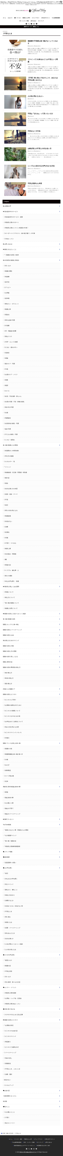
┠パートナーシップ (10, 1052)
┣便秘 (6, 358)
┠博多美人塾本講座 (10, 993)
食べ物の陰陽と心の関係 (10, 445)
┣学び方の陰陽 (8, 456)
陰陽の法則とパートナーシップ (12, 629)
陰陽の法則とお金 (8, 635)
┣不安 (6, 499)
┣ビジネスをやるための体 (12, 716)
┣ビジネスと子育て (10, 699)
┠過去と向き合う (9, 895)
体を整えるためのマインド (11, 640)
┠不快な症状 (8, 971)
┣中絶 (6, 369)
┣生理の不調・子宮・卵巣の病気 (14, 401)
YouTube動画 (7, 824)
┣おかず (6, 765)
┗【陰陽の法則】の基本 (11, 255)
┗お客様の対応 (8, 1025)
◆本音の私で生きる (9, 1009)
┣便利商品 (7, 770)
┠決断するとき (8, 900)
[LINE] (36, 24)
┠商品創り (7, 1041)
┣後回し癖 (7, 548)
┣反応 (6, 505)
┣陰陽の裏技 (8, 271)
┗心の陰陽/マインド (10, 835)
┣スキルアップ (8, 1085)
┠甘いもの (7, 976)
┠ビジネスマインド (10, 1036)
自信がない (7, 1080)
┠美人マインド (8, 884)
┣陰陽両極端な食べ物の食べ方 (13, 754)
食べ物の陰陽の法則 (9, 619)
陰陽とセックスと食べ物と (11, 624)
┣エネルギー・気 (9, 461)
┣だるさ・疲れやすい (10, 347)
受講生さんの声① (26, 17)
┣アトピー (7, 287)
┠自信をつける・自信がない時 (13, 906)
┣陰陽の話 (7, 965)
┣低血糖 (6, 276)
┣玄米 (6, 781)
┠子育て (6, 1117)
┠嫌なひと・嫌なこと (10, 889)
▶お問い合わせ (7, 244)
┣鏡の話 (6, 478)
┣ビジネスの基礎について (12, 710)
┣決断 (6, 526)
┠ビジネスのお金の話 (10, 1030)
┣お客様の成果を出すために (12, 705)
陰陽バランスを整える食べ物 (11, 743)
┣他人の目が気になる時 (11, 727)
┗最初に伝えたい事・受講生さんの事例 (16, 830)
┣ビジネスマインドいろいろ (12, 732)
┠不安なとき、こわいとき (12, 1069)
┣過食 (6, 380)
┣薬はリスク (8, 336)
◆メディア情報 (7, 851)
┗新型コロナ (8, 960)
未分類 (5, 1101)
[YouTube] (31, 24)
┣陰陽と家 (7, 309)
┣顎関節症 (7, 418)
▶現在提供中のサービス (10, 211)
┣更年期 (6, 298)
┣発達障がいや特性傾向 (11, 450)
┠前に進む (7, 917)
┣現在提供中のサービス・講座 (13, 217)
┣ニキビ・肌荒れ (9, 440)
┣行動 (6, 537)
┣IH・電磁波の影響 (10, 331)
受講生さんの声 (28, 1139)
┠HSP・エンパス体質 (11, 342)
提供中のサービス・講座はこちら (31, 26)
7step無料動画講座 (56, 17)
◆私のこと (6, 1106)
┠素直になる (8, 922)
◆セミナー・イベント (9, 987)
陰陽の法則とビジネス (9, 694)
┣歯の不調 (7, 429)
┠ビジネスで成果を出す (11, 1047)
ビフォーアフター (35, 17)
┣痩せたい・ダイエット (11, 303)
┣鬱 (5, 559)
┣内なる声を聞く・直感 (11, 581)
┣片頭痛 (6, 325)
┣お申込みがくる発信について (13, 721)
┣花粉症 (6, 352)
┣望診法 (6, 314)
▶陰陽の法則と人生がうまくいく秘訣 (14, 613)
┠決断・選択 (8, 1074)
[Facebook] (26, 24)
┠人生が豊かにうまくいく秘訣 (13, 944)
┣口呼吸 (6, 293)
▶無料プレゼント (8, 819)
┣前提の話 (7, 565)
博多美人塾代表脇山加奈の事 (11, 786)
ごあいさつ (10, 17)
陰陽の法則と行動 (8, 646)
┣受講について (8, 592)
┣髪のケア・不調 (9, 363)
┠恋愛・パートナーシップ (12, 927)
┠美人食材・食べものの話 (12, 982)
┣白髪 (6, 412)
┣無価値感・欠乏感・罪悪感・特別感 (15, 472)
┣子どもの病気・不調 (10, 434)
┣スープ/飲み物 (9, 776)
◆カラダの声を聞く (9, 955)
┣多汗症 (6, 282)
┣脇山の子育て (8, 808)
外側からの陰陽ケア (9, 689)
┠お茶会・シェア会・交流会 (12, 998)
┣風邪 (6, 385)
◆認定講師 (6, 857)
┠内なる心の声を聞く (10, 878)
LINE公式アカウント (45, 17)
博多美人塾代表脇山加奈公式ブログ (28, 1152)
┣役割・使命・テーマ (10, 494)
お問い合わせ (33, 20)
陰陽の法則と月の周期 (9, 651)
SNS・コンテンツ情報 (24, 20)
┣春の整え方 (8, 672)
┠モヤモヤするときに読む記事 (13, 1014)
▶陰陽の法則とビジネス (10, 1020)
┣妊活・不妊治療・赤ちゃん (12, 396)
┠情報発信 (7, 1063)
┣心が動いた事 (8, 803)
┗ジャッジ (7, 467)
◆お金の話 (6, 1090)
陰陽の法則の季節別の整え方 (11, 667)
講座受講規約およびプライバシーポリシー (24, 1145)
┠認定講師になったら (9, 1096)
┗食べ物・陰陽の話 (10, 841)
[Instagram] (34, 24)
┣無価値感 (7, 516)
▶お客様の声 (7, 206)
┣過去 (6, 483)
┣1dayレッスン (9, 238)
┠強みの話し (8, 1058)
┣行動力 (6, 738)
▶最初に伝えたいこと (9, 249)
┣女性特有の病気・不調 (11, 423)
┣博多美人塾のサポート (11, 222)
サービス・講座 (18, 1139)
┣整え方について (9, 597)
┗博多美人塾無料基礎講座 (12, 846)
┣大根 (6, 759)
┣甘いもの (7, 265)
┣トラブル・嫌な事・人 (11, 570)
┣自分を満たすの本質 (10, 488)
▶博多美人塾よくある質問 (11, 586)
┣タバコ (6, 391)
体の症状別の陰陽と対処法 (11, 260)
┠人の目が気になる (10, 949)
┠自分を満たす (8, 938)
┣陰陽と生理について (10, 608)
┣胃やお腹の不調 (9, 320)
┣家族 (6, 792)
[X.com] (29, 24)
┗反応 (6, 873)
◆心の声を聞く (7, 868)
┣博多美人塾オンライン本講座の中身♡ (16, 228)
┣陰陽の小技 (8, 748)
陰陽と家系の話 (7, 662)
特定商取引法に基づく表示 (43, 1145)
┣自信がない (8, 521)
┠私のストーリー (9, 1123)
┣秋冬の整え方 (8, 678)
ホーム (4, 17)
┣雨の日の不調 (8, 407)
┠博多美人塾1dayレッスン (12, 1003)
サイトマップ (41, 20)
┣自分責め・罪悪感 (10, 554)
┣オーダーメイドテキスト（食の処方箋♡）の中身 (19, 233)
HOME (3, 1133)
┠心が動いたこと (9, 1112)
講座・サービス (17, 17)
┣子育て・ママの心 (10, 543)
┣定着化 (6, 532)
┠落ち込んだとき (9, 933)
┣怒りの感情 (8, 575)
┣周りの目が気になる (10, 510)
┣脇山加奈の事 (8, 797)
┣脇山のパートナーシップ (12, 814)
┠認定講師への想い (10, 862)
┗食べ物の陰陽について (11, 603)
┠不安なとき (8, 911)
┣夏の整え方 (8, 683)
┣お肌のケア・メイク (10, 374)
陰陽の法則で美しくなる (10, 656)
